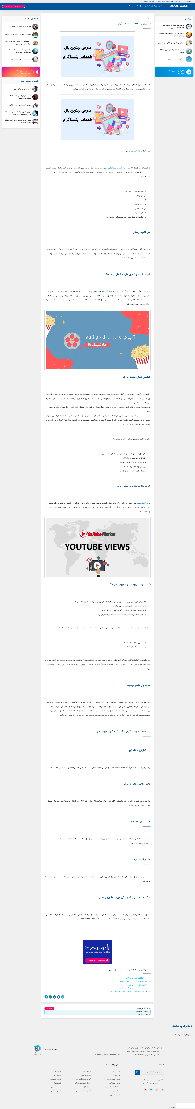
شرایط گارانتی (86, 1071)
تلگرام (163, 1)
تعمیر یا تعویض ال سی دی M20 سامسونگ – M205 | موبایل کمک (18, 97)
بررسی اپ (151, 1)
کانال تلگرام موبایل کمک (176, 71)
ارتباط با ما (57, 1075)
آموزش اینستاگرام (114, 1083)
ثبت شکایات (116, 1075)
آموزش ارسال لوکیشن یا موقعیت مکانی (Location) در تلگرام (173, 26)
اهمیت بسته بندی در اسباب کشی (21, 59)
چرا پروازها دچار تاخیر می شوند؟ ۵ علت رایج (134, 988)
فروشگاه (58, 1071)
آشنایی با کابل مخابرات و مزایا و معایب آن (134, 985)
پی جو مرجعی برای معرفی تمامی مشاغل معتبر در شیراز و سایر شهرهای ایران (17, 42)
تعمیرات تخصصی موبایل (29, 81)
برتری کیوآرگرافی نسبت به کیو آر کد (137, 978)
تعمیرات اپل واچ (114, 1094)
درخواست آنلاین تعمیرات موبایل (13, 6)
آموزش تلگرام (56, 1083)
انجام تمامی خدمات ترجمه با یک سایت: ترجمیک (17, 34)
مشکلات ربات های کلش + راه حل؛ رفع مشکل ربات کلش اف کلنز (171, 34)
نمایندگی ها (116, 1071)
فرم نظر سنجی (56, 1087)
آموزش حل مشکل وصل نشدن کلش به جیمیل (171, 43)
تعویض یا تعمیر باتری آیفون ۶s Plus (20, 105)
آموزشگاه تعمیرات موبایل (112, 1087)
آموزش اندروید (170, 1)
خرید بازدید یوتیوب (143, 503)
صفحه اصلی (162, 6)
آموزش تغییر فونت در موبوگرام (175, 59)
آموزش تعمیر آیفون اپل (83, 1079)
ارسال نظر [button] (49, 1008)
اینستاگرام (158, 1)
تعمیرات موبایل (86, 1075)
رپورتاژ (149, 18)
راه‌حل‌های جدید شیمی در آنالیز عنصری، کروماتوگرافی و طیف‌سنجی (19, 51)
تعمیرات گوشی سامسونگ (82, 1091)
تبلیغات (146, 1)
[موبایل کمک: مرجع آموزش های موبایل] (179, 6)
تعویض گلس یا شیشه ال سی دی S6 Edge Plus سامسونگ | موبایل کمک (18, 113)
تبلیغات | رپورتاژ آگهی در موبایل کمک (147, 6)
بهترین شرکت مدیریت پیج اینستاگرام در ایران (134, 981)
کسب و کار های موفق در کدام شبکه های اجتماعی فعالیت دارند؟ (128, 991)
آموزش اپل (177, 1)
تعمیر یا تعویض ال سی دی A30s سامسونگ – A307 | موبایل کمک (17, 121)
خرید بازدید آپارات (109, 291)
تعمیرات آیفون (56, 1091)
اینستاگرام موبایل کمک (23, 71)
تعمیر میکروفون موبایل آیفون (22, 89)
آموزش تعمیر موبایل (113, 1079)
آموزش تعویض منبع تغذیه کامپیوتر (21, 26)
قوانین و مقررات (55, 1079)
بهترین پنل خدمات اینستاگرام (119, 168)
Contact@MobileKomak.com (105, 1055)
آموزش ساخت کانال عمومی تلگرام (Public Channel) (172, 51)
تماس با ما (132, 6)
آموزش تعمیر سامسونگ (83, 1083)
